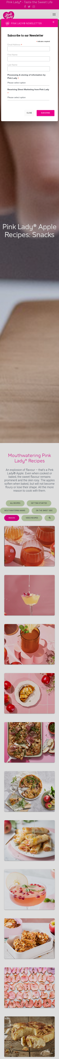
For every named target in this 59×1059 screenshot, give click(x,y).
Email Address (14, 44)
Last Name (12, 65)
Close (29, 113)
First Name (12, 55)
